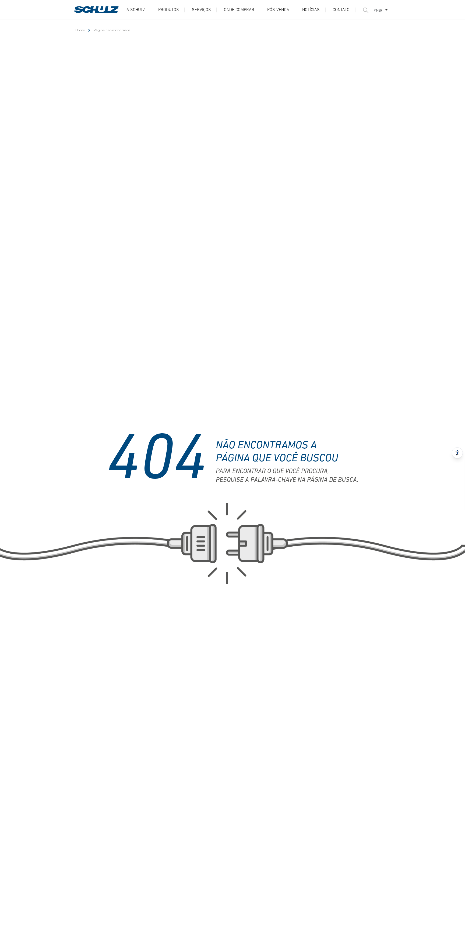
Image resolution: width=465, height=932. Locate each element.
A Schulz (135, 10)
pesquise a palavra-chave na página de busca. (287, 480)
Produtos (168, 10)
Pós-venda (278, 10)
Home (80, 30)
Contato (341, 10)
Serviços (201, 10)
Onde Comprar (239, 10)
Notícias (311, 10)
